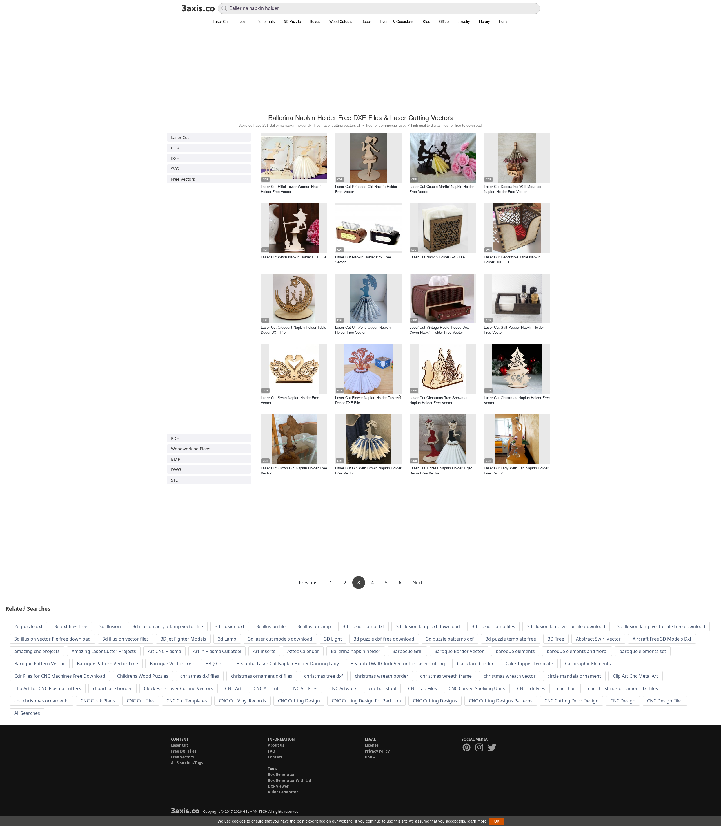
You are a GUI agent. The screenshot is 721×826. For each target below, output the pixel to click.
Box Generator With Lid (289, 780)
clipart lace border (112, 688)
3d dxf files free (70, 626)
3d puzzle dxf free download (384, 639)
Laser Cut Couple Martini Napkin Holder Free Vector (442, 189)
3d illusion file (271, 626)
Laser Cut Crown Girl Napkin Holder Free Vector (294, 470)
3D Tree (556, 639)
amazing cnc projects (37, 651)
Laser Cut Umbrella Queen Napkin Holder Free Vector (363, 329)
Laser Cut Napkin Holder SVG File (437, 256)
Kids (426, 21)
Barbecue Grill (407, 651)
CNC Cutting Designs (435, 701)
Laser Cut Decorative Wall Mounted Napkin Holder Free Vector (512, 189)
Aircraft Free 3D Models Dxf (662, 639)
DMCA (370, 757)
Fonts (503, 21)
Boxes (315, 21)
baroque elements (515, 651)
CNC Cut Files (141, 701)
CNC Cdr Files (531, 688)
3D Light (333, 639)
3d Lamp (227, 639)
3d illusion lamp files (493, 626)
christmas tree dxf (323, 676)
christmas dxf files (199, 676)
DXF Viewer (278, 786)
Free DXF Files (183, 751)
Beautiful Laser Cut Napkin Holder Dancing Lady (288, 664)
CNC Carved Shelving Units (477, 688)
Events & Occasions (397, 21)
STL (174, 480)
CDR (175, 148)
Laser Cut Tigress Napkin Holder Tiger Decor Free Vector (441, 470)
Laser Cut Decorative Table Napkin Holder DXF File (512, 259)
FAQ (271, 751)
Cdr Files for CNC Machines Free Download (59, 676)
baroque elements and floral (577, 651)
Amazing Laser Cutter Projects (104, 651)
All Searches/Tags (187, 762)
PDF (175, 438)
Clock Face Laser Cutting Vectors (178, 688)
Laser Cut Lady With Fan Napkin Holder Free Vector (516, 470)
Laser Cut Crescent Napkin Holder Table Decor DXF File (293, 329)
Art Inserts (264, 651)
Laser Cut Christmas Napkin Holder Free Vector (517, 400)
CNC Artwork (343, 688)
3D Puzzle (292, 21)
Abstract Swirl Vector (598, 639)
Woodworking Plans (190, 448)
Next (417, 582)
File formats (265, 21)
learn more (477, 821)
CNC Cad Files (422, 688)
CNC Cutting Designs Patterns (501, 701)
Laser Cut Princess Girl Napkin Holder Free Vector (366, 189)
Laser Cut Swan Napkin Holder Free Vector (290, 400)
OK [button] (496, 821)
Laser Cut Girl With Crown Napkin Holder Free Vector (368, 470)
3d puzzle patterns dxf (450, 639)
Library (484, 21)
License (372, 745)
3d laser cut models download (280, 639)
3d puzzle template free (511, 639)
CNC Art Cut (266, 688)
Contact (275, 757)
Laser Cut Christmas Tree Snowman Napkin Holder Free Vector (439, 400)
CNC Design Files (665, 701)
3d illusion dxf (229, 626)
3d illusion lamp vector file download (566, 626)
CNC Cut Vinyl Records (242, 701)
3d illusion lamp (314, 626)
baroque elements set (642, 651)
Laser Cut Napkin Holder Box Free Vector (363, 259)
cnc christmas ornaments (41, 701)
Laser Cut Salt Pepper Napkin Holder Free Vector (514, 329)
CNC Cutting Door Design (571, 701)
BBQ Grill (215, 664)
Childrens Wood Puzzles (142, 676)
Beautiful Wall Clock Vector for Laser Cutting (398, 664)
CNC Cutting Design (299, 701)
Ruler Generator (283, 791)
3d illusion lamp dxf (363, 626)
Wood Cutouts (340, 21)
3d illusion (110, 626)
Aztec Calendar (303, 651)
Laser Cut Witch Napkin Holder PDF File (293, 256)
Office (444, 21)
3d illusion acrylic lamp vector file (168, 626)
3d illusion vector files (126, 639)
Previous (309, 582)
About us (276, 745)
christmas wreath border (381, 676)
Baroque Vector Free (172, 664)
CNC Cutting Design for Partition (366, 701)
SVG (175, 168)
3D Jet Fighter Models (183, 639)
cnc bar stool (382, 688)
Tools (242, 21)
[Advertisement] (360, 71)
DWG (176, 469)
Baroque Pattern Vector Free (107, 664)
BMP (175, 459)
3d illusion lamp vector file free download (661, 626)
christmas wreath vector (510, 676)
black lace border (475, 664)
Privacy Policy (377, 751)
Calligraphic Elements (588, 664)
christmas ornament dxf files (261, 676)
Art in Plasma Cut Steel (217, 651)
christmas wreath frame (446, 676)
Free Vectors (183, 179)
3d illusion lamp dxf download (428, 626)
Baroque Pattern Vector (39, 664)
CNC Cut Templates (186, 701)
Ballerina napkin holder (355, 651)
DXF (175, 158)
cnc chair (566, 688)
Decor (366, 21)
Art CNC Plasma (164, 651)
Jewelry (464, 21)
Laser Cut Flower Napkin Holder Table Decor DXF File (366, 400)
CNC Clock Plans (98, 701)
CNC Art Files (303, 688)
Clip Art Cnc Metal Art (635, 676)
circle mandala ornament (574, 676)
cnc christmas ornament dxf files (623, 688)
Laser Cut (221, 21)
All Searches (27, 713)
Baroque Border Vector (459, 651)
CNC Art (233, 688)
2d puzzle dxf (28, 626)
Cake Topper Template (529, 664)
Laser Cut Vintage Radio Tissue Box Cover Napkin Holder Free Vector (439, 329)
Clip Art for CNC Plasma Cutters (47, 688)
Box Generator (281, 774)
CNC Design (622, 701)
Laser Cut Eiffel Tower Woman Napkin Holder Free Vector (291, 189)
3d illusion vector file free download (52, 639)
